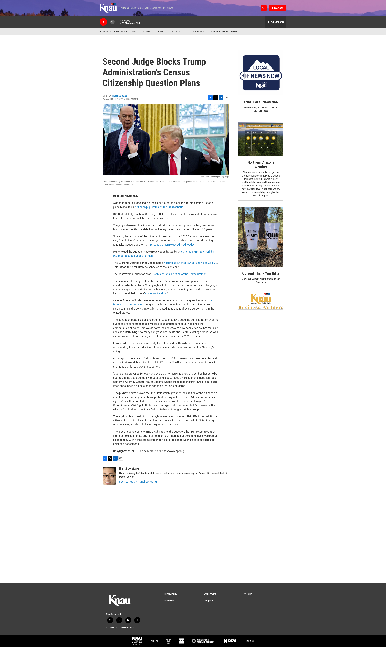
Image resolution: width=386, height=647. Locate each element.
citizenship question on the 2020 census (158, 207)
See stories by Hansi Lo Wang (138, 481)
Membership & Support (224, 31)
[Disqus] (193, 542)
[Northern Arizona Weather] (260, 139)
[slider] (117, 21)
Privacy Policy (170, 594)
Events (147, 31)
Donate (278, 8)
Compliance (196, 31)
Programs (120, 31)
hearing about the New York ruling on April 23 (190, 262)
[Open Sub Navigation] (139, 31)
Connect (177, 31)
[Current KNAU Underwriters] (260, 301)
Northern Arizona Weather (260, 164)
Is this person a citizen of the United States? (179, 274)
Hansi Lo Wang (119, 95)
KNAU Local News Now (260, 102)
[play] (103, 22)
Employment (210, 594)
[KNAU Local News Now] (260, 72)
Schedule (105, 31)
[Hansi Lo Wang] (109, 476)
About (162, 31)
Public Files (169, 601)
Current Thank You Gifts (260, 273)
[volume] (112, 22)
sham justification (156, 293)
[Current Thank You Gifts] (260, 237)
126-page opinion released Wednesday (171, 244)
